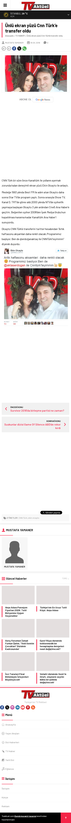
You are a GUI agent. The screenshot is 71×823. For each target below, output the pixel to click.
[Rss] (33, 707)
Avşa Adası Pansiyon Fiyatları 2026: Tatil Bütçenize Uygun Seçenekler (16, 611)
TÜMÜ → (65, 578)
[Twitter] (7, 707)
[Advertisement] (35, 139)
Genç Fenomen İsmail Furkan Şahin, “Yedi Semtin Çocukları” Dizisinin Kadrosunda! (19, 644)
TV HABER (20, 35)
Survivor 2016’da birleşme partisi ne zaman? (37, 410)
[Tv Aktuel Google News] (35, 101)
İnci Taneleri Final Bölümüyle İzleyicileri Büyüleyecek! (16, 677)
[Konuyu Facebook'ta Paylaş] (14, 48)
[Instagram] (12, 707)
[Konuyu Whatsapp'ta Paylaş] (24, 48)
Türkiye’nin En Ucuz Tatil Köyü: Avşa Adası (53, 609)
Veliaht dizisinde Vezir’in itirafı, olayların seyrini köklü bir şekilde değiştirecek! (53, 678)
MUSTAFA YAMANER (14, 42)
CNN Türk (23, 518)
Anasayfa (9, 35)
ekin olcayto (33, 518)
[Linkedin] (18, 707)
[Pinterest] (28, 707)
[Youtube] (23, 707)
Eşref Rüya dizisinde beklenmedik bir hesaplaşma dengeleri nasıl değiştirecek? (52, 644)
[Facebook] (2, 707)
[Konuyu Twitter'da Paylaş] (19, 48)
